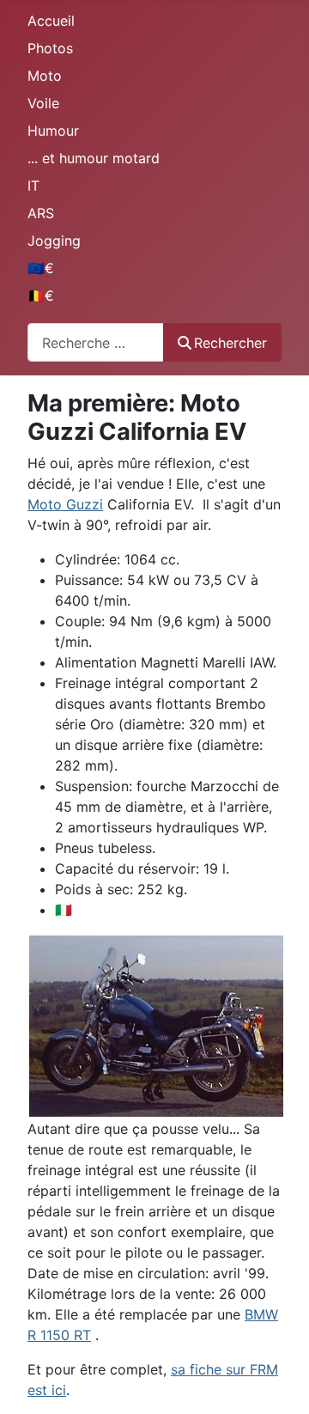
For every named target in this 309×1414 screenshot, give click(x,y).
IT (33, 185)
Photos (50, 48)
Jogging (54, 240)
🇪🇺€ (40, 268)
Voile (43, 103)
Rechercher (230, 342)
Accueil (51, 20)
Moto (44, 75)
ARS (40, 213)
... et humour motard (93, 158)
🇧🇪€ (40, 295)
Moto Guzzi (65, 504)
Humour (53, 130)
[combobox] (95, 342)
